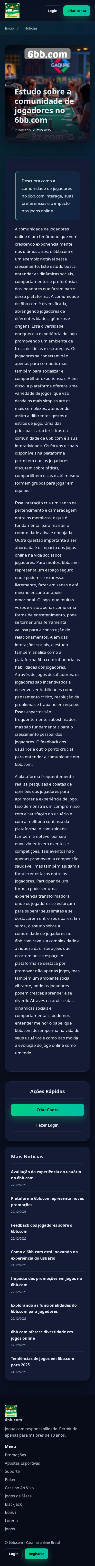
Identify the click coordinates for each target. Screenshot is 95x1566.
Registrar (36, 1553)
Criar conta (76, 10)
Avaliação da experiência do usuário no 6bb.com (46, 1175)
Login (52, 10)
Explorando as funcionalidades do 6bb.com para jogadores (44, 1308)
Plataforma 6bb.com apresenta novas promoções (47, 1201)
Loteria (11, 1520)
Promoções (15, 1455)
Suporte (12, 1471)
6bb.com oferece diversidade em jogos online (42, 1335)
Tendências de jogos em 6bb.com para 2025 (42, 1362)
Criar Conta (48, 1109)
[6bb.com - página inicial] (12, 10)
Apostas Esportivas (22, 1463)
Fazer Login (47, 1125)
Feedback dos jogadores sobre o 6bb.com (41, 1228)
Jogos (10, 1529)
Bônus (11, 1512)
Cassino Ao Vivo (19, 1488)
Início (9, 28)
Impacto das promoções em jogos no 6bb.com (46, 1281)
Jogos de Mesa (18, 1496)
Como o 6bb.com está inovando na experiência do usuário (44, 1255)
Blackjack (13, 1504)
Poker (10, 1479)
